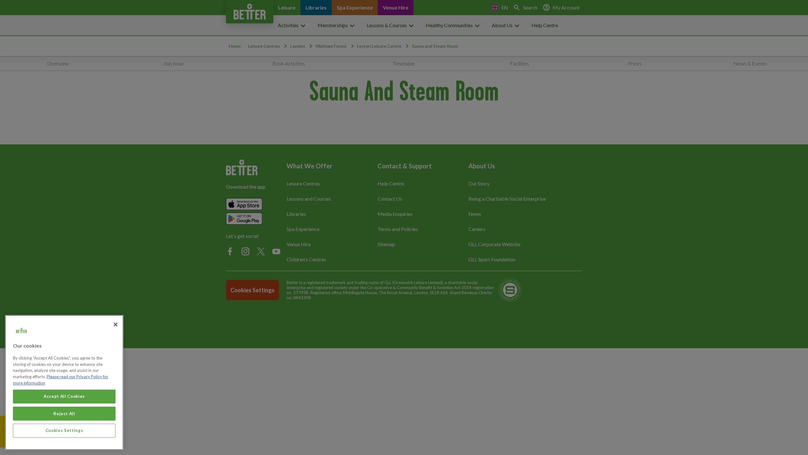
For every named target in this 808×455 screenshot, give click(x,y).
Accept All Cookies (64, 396)
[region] (64, 382)
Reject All (64, 413)
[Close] (115, 324)
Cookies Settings (64, 430)
